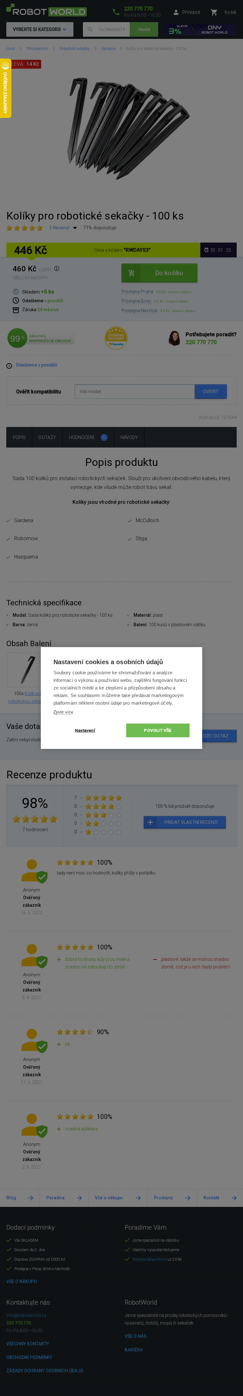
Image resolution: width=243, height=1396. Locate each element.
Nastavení (85, 730)
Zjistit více (63, 712)
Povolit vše (157, 730)
